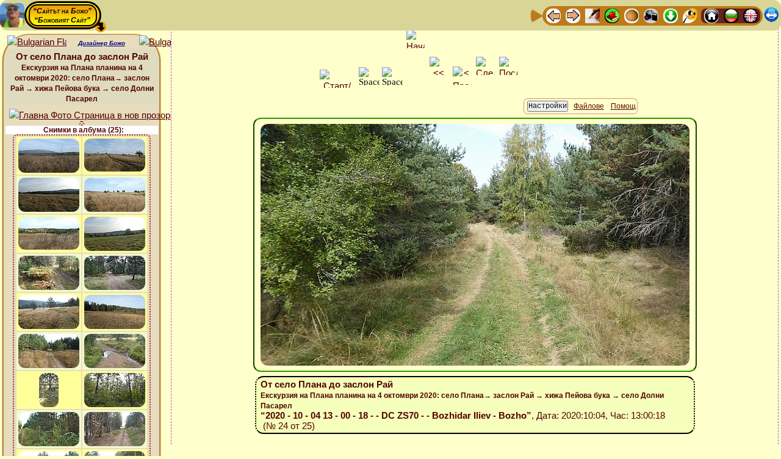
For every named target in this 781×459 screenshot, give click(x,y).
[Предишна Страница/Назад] (553, 15)
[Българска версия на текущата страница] (169, 42)
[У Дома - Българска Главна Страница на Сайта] (731, 15)
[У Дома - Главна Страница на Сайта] (711, 15)
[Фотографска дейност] (651, 15)
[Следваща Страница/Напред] (573, 15)
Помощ (623, 106)
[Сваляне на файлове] (670, 15)
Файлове (589, 106)
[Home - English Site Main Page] (750, 15)
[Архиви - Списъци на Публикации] (592, 15)
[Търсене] (690, 15)
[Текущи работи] (631, 15)
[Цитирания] (612, 15)
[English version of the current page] (37, 42)
